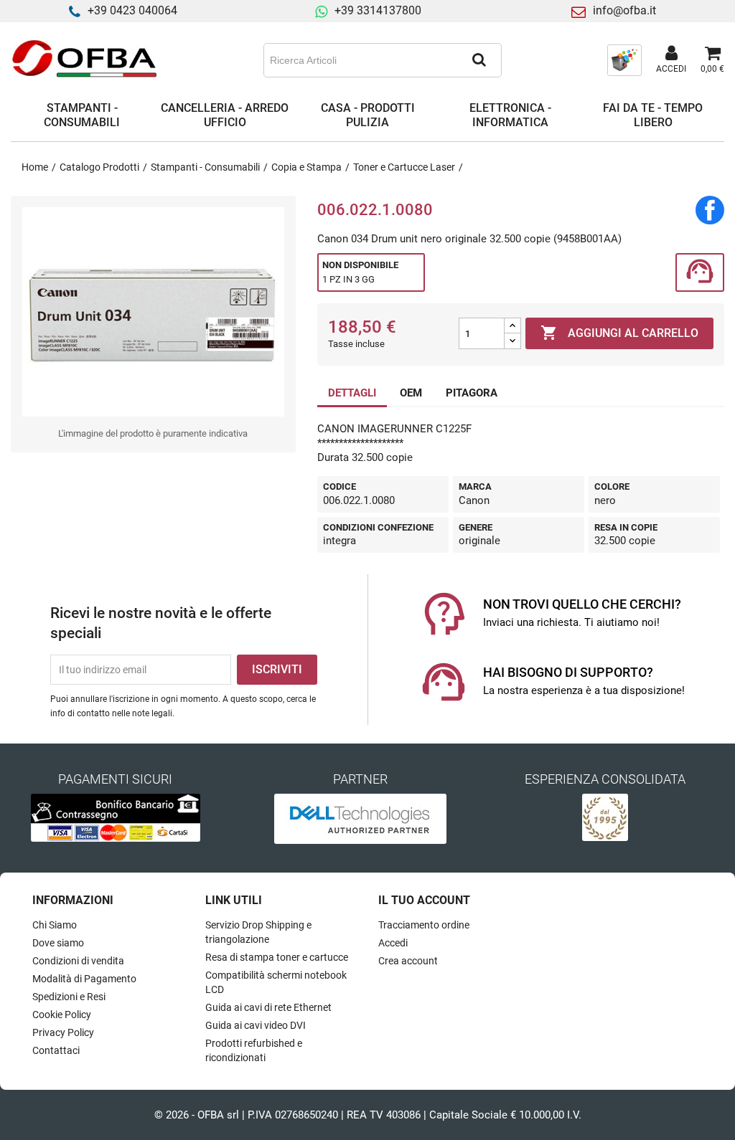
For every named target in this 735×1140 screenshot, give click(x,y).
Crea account (408, 960)
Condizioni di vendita (78, 960)
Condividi (710, 210)
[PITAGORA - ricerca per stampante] (624, 59)
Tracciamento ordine (423, 925)
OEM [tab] (411, 392)
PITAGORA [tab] (471, 392)
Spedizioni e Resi (69, 996)
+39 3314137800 (377, 10)
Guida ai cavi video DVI (255, 1025)
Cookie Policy (61, 1014)
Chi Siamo (54, 925)
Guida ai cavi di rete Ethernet (268, 1007)
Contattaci (56, 1050)
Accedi (393, 943)
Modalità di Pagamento (84, 978)
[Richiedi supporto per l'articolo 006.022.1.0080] (700, 272)
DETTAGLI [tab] (352, 392)
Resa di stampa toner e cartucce (276, 957)
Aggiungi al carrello (619, 332)
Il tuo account (424, 900)
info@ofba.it (624, 10)
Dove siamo (58, 943)
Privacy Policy (63, 1032)
